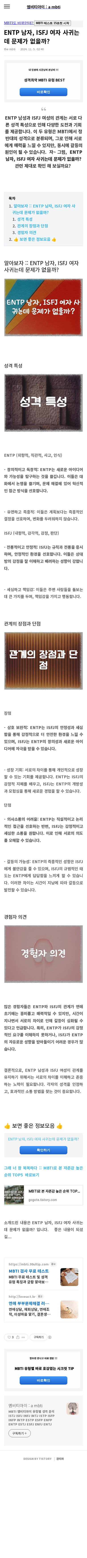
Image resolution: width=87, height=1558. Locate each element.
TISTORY (45, 1458)
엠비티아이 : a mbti (25, 1405)
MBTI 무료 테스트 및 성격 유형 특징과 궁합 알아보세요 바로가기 (30, 1279)
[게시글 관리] (23, 1337)
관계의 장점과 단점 (33, 226)
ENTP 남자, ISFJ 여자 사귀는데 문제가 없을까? (43, 1139)
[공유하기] (18, 1337)
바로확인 (43, 92)
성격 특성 (25, 219)
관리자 (60, 1458)
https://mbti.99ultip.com (29, 1264)
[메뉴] (6, 6)
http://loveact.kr (22, 1296)
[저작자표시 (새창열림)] (50, 1337)
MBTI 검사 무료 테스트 (29, 1270)
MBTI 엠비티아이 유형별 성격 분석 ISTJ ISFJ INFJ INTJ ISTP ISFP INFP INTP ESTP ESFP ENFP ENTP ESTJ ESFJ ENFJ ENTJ (31, 1417)
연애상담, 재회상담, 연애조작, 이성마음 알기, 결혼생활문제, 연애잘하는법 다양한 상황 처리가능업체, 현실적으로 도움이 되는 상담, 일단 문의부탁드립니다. (29, 1312)
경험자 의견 (27, 232)
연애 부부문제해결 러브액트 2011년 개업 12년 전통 (29, 1303)
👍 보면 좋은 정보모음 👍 (35, 239)
